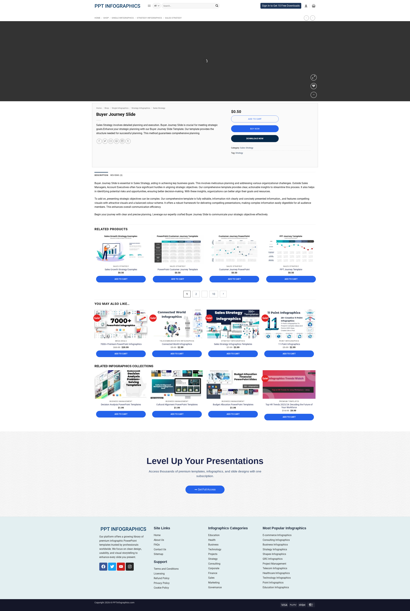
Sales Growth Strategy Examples (121, 284)
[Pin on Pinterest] (116, 148)
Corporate (213, 583)
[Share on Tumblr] (128, 148)
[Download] (314, 101)
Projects (212, 569)
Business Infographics (275, 559)
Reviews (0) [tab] (116, 182)
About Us (159, 554)
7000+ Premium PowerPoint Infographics (121, 359)
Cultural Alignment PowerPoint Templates (177, 419)
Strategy (239, 159)
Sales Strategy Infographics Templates (233, 359)
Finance (212, 588)
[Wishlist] (314, 93)
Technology (214, 564)
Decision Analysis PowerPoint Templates (121, 419)
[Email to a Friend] (110, 148)
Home (97, 24)
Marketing (214, 597)
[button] (149, 12)
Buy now (255, 135)
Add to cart (255, 125)
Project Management (274, 578)
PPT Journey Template (291, 284)
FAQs (157, 559)
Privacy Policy (162, 597)
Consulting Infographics (276, 554)
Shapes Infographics (274, 569)
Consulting (214, 578)
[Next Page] (223, 309)
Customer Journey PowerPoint (234, 284)
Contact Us (160, 564)
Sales (211, 592)
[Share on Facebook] (99, 148)
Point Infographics (273, 597)
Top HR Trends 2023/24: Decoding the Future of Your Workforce (289, 421)
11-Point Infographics (289, 359)
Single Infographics (123, 24)
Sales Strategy (173, 24)
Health (212, 554)
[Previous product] (312, 24)
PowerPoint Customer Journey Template (178, 284)
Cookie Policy (161, 602)
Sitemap (158, 569)
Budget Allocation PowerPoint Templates (233, 419)
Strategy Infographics (149, 24)
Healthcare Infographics (276, 588)
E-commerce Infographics (277, 550)
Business (213, 559)
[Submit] (217, 12)
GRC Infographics (273, 573)
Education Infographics (276, 602)
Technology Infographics (277, 592)
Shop (106, 24)
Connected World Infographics (177, 359)
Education (214, 550)
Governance (215, 602)
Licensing (159, 588)
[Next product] (306, 24)
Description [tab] (101, 182)
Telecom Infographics (275, 583)
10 (213, 308)
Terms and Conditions (166, 583)
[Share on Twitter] (105, 148)
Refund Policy (161, 593)
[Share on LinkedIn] (122, 148)
